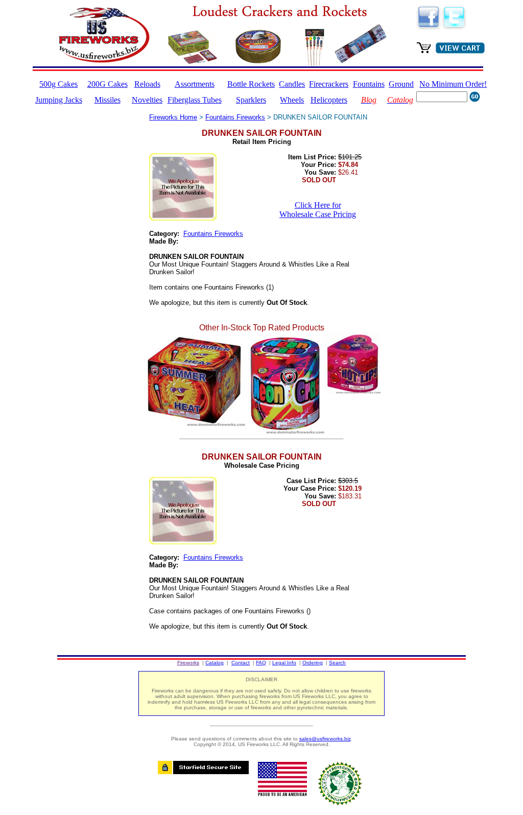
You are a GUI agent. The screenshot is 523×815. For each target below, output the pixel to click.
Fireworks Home (173, 117)
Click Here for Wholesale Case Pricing (317, 210)
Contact (240, 662)
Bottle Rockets (251, 84)
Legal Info (284, 662)
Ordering (312, 662)
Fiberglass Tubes (195, 99)
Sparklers (251, 99)
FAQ (261, 662)
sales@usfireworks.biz (325, 738)
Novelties (147, 99)
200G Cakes (107, 84)
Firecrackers (328, 84)
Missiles (107, 99)
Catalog (214, 662)
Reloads (147, 84)
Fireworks (188, 662)
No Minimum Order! (453, 84)
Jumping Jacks (58, 99)
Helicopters (329, 99)
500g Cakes (58, 84)
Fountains (369, 84)
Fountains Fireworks (235, 117)
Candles (292, 84)
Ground (401, 84)
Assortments (195, 84)
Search (337, 662)
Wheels (292, 99)
